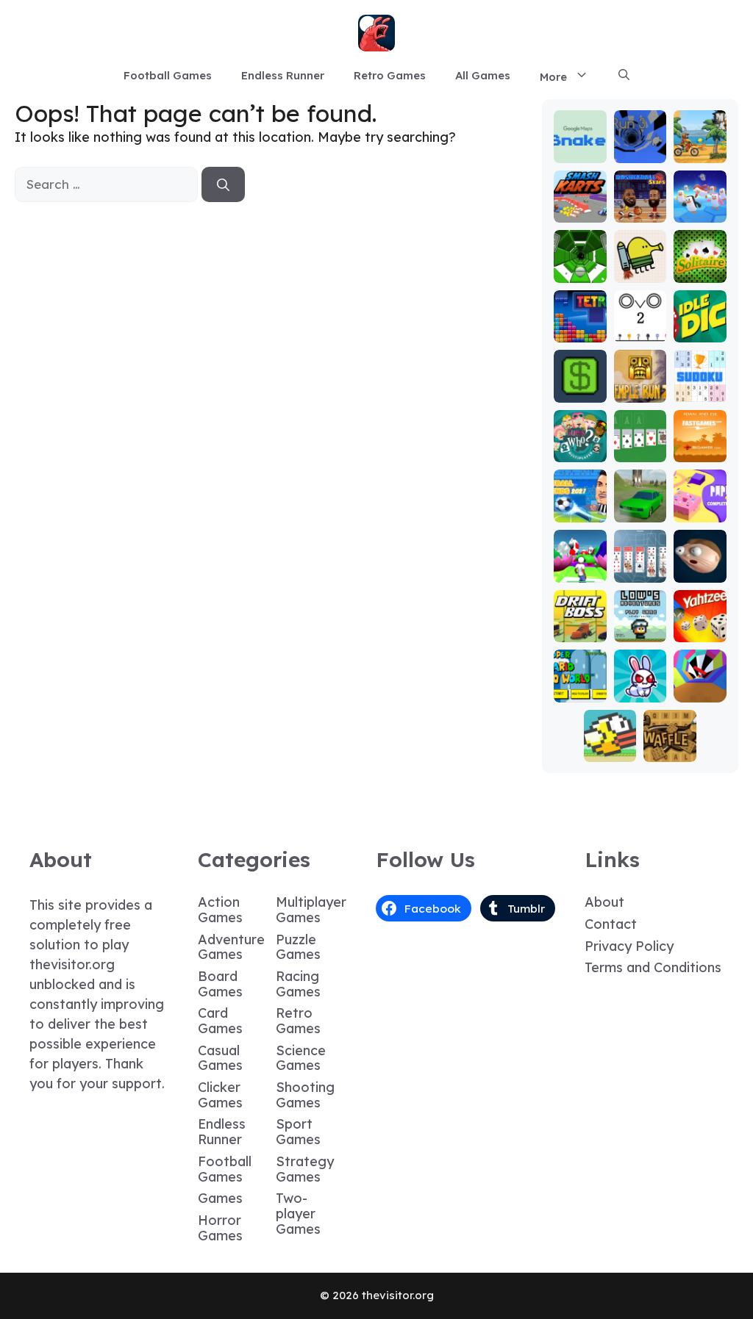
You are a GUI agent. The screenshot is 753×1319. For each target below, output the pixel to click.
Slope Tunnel (579, 265)
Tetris (580, 332)
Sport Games (298, 1131)
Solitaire (700, 265)
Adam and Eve (699, 438)
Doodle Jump (639, 265)
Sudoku (699, 392)
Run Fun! (580, 565)
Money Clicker (580, 385)
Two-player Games (298, 1213)
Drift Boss (579, 625)
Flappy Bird (610, 744)
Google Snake (580, 145)
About (604, 902)
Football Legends (580, 492)
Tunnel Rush (699, 685)
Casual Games (220, 1058)
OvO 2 (640, 332)
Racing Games (298, 984)
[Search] (223, 184)
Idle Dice (700, 325)
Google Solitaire (640, 438)
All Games (482, 75)
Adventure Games (231, 947)
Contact (611, 924)
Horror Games (220, 1228)
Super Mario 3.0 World (580, 672)
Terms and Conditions (653, 967)
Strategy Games (305, 1169)
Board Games (220, 984)
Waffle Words (670, 744)
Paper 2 (700, 505)
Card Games (220, 1020)
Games (220, 1198)
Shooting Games (305, 1095)
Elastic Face (699, 565)
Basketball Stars (640, 199)
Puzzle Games (298, 947)
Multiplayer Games (311, 910)
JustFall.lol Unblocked (699, 192)
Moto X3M (700, 145)
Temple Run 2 (640, 385)
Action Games (220, 910)
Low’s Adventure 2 (640, 618)
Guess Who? (580, 445)
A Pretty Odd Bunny (639, 672)
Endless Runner (282, 75)
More (553, 77)
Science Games (301, 1058)
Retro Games (390, 75)
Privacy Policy (629, 946)
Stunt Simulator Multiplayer (640, 485)
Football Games (168, 75)
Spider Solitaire (640, 559)
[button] (624, 75)
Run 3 (640, 152)
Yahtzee (699, 625)
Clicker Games (220, 1095)
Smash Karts (580, 205)
